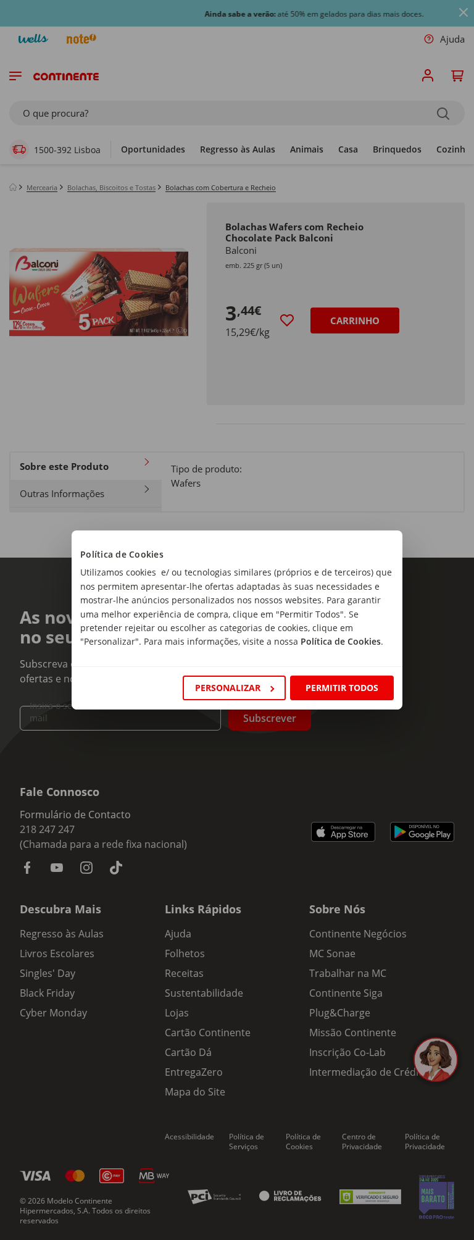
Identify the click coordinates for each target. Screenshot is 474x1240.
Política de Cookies (341, 641)
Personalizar (227, 687)
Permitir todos (342, 687)
